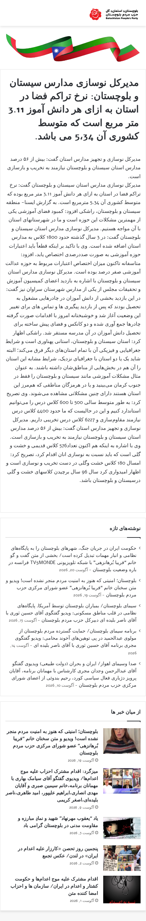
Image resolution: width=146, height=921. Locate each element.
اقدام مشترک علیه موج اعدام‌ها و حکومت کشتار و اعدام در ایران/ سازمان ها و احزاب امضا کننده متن (54, 886)
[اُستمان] (114, 13)
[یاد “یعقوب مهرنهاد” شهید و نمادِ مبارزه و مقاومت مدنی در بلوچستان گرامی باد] (122, 828)
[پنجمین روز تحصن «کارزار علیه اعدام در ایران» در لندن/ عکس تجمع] (122, 858)
